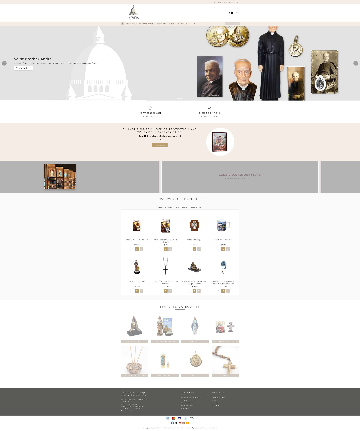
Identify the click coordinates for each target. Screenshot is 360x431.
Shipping (184, 400)
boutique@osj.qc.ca (129, 411)
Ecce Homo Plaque (194, 240)
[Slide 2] (180, 98)
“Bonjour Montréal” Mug (223, 240)
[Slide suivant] (355, 63)
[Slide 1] (178, 98)
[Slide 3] (181, 98)
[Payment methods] (167, 418)
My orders (215, 400)
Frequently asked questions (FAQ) (192, 397)
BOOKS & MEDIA (161, 23)
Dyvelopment (213, 428)
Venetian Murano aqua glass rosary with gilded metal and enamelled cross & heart (223, 283)
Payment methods (187, 403)
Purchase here (23, 68)
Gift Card (192, 23)
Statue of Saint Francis (136, 281)
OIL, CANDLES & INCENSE (146, 23)
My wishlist (215, 403)
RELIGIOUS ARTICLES (131, 23)
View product (160, 145)
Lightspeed (197, 428)
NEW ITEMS (184, 23)
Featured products (165, 207)
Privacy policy (185, 408)
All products (215, 405)
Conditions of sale (187, 405)
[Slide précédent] (4, 63)
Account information (218, 397)
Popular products (196, 207)
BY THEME (172, 23)
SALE (178, 23)
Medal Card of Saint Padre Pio (136, 240)
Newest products (181, 207)
